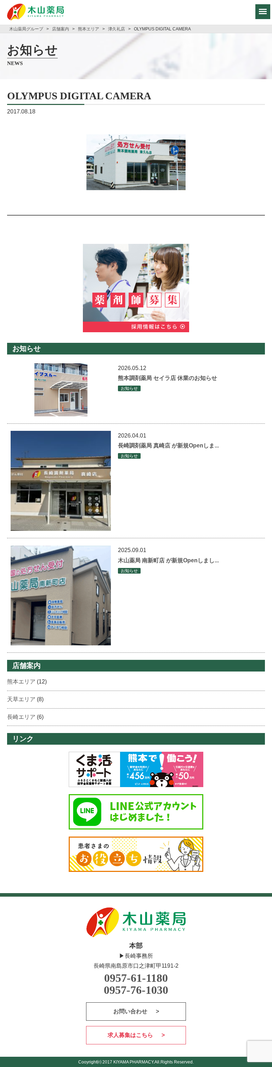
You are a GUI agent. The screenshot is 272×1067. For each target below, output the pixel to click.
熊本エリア (21, 682)
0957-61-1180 (136, 978)
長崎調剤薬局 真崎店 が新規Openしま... (168, 445)
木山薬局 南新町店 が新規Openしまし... (168, 560)
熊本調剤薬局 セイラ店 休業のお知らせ (167, 378)
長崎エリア (21, 717)
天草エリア (21, 699)
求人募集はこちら (131, 1035)
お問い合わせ (131, 1011)
